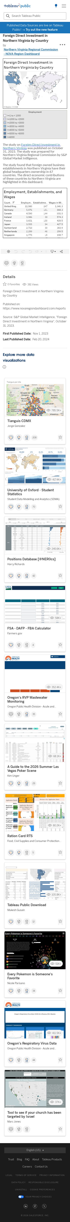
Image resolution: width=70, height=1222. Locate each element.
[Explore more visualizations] (56, 6)
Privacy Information (52, 1175)
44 (33, 1060)
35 (33, 714)
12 (33, 921)
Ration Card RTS (20, 836)
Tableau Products (52, 1159)
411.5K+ (56, 1032)
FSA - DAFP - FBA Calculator (29, 628)
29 (33, 783)
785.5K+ (56, 410)
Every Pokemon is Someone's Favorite (30, 976)
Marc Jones (14, 1121)
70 (33, 507)
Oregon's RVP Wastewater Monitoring (27, 700)
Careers (27, 1166)
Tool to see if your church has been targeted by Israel (34, 1115)
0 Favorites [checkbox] (14, 284)
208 (34, 437)
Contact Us (41, 1166)
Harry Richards (16, 564)
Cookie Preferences (42, 1189)
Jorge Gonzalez (16, 426)
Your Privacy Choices (38, 1197)
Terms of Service (26, 1175)
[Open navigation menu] (64, 6)
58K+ (58, 617)
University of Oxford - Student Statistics (30, 492)
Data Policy (18, 1182)
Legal (9, 1175)
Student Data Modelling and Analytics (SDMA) (33, 499)
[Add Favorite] (60, 438)
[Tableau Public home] (17, 6)
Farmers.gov (14, 633)
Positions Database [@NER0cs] (31, 559)
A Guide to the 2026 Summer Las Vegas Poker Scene (33, 769)
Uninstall (21, 1189)
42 (33, 576)
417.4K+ (56, 479)
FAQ (27, 1159)
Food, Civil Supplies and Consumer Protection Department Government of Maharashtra (33, 842)
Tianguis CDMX (19, 421)
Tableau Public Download (26, 905)
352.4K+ (56, 687)
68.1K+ (57, 756)
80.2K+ (57, 825)
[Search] (7, 16)
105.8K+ (56, 894)
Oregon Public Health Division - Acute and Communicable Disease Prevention (30, 707)
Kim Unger (13, 775)
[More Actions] (62, 45)
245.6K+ (56, 548)
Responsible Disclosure (44, 1182)
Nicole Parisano (16, 983)
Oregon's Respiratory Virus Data (32, 1043)
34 (33, 991)
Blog (19, 1159)
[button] (26, 1206)
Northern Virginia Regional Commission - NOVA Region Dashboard (31, 52)
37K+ (58, 1102)
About (35, 1159)
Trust (11, 1159)
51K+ (58, 963)
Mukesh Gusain (16, 910)
